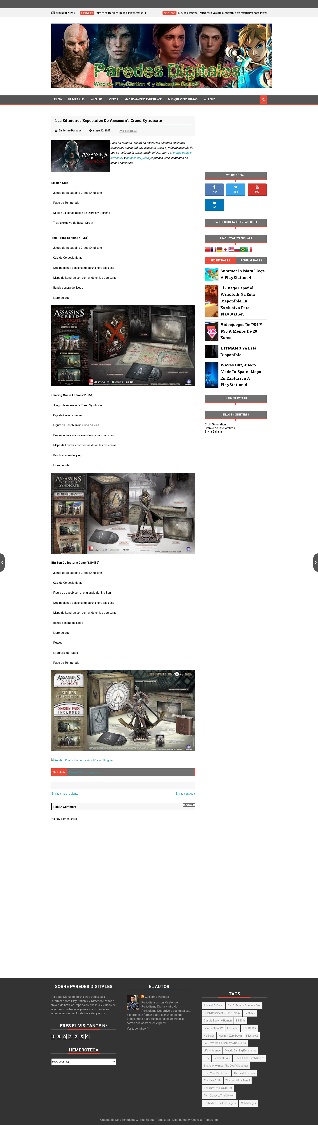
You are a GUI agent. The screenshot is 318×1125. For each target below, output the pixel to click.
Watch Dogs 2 (248, 1103)
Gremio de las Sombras (220, 428)
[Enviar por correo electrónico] (121, 131)
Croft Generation (215, 424)
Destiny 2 (250, 1013)
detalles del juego (137, 158)
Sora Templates (125, 1120)
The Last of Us (212, 1080)
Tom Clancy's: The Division (219, 1095)
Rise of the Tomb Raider (249, 1058)
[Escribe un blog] (124, 131)
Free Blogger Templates (154, 1120)
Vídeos (113, 99)
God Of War (249, 1028)
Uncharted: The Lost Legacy (220, 1103)
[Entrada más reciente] (2, 562)
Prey (206, 1058)
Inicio (58, 99)
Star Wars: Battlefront (216, 1073)
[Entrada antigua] (315, 562)
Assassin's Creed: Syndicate (85, 772)
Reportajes (76, 99)
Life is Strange (212, 1050)
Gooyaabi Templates (204, 1120)
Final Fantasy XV (213, 1028)
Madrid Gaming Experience (143, 99)
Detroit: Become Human (218, 1020)
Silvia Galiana (213, 431)
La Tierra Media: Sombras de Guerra (225, 1043)
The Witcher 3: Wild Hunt (218, 1088)
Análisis (97, 99)
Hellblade (209, 1035)
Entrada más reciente (64, 793)
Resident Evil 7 (222, 1058)
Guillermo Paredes (157, 997)
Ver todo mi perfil (138, 1028)
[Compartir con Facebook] (131, 131)
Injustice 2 (252, 1035)
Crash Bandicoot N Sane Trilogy (222, 1013)
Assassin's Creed (213, 1005)
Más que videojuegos (183, 99)
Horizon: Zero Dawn (230, 1035)
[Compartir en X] (128, 131)
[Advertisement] (123, 933)
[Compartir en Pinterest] (135, 131)
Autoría (209, 99)
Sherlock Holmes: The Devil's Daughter (226, 1065)
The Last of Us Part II (237, 1080)
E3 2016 (240, 1020)
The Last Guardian (244, 1073)
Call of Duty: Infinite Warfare (244, 1005)
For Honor (233, 1028)
